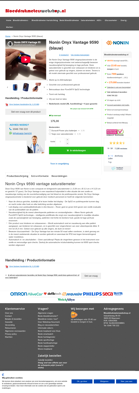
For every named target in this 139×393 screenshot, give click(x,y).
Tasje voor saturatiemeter (66, 134)
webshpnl (117, 313)
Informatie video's (45, 328)
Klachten (8, 337)
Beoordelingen (59, 176)
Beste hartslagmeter (46, 337)
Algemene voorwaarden (15, 331)
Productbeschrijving (17, 176)
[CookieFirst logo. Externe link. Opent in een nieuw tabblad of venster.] (3, 375)
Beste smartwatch (45, 334)
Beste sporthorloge (46, 340)
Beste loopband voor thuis (49, 331)
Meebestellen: (54, 127)
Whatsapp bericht (22, 133)
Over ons (9, 313)
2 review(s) (64, 55)
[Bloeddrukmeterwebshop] (35, 8)
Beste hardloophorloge (47, 343)
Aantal (52, 142)
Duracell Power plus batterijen (68, 130)
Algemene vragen (45, 313)
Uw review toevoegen (80, 55)
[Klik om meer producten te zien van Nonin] (117, 42)
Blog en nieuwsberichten (48, 325)
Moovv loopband (45, 349)
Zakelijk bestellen (45, 360)
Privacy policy (11, 334)
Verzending (10, 325)
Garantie (8, 322)
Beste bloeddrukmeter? (48, 316)
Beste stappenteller (46, 346)
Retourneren (10, 328)
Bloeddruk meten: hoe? (48, 319)
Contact (8, 316)
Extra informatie (40, 176)
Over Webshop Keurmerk (49, 322)
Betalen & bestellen (13, 319)
